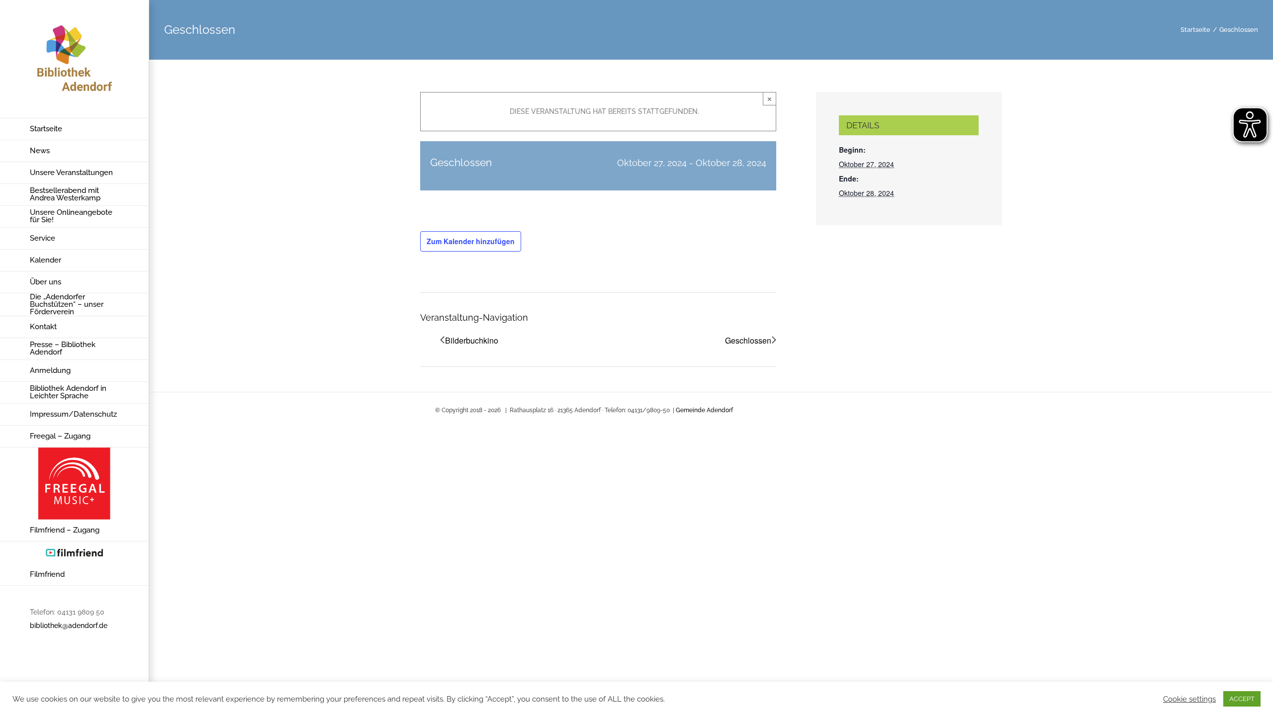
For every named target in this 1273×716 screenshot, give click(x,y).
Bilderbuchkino (471, 340)
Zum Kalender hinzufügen (471, 241)
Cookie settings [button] (1189, 699)
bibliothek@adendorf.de (68, 625)
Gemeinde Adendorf (704, 410)
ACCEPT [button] (1242, 699)
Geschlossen (748, 340)
